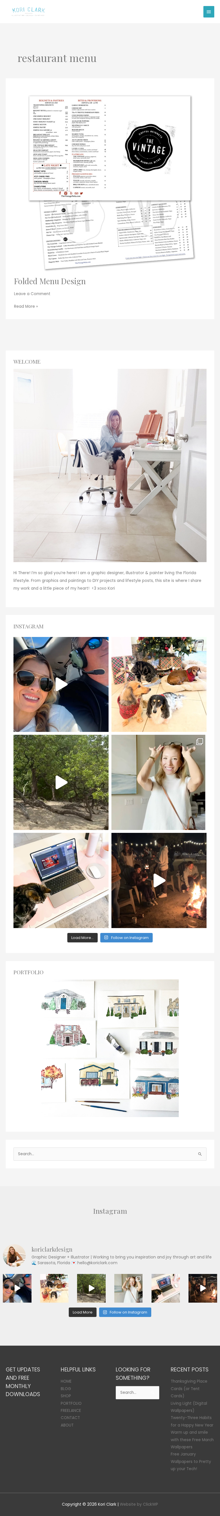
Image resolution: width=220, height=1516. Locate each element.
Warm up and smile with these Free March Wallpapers (192, 1440)
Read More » (26, 306)
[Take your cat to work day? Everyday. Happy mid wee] (61, 880)
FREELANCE (71, 1410)
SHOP (66, 1396)
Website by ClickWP (139, 1504)
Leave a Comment (32, 294)
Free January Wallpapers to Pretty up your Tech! (191, 1461)
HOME (66, 1381)
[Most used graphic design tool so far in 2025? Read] (159, 782)
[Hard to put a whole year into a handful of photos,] (159, 880)
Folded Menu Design (50, 281)
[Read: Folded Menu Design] (110, 180)
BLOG (66, 1389)
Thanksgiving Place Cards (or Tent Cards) (189, 1389)
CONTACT (70, 1417)
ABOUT (67, 1425)
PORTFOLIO (71, 1403)
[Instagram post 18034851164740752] (61, 684)
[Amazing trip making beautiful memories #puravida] (61, 782)
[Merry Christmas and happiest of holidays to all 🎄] (159, 684)
